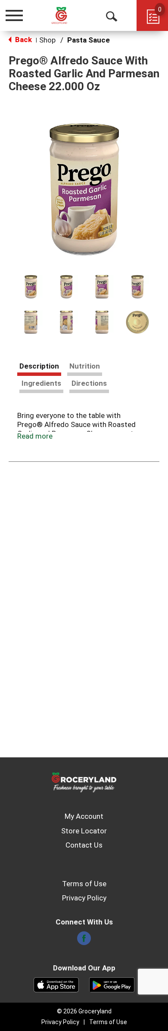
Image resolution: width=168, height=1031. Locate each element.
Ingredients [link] (41, 383)
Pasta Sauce (88, 40)
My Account (84, 816)
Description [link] (39, 366)
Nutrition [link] (84, 366)
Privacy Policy (84, 898)
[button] (30, 286)
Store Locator (84, 831)
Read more (35, 436)
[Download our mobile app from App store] (56, 984)
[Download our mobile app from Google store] (111, 984)
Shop (47, 40)
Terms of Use (84, 883)
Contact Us (84, 845)
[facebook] (84, 940)
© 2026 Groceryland (84, 1011)
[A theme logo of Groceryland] (66, 15)
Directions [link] (89, 383)
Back (22, 39)
